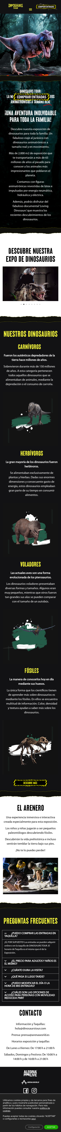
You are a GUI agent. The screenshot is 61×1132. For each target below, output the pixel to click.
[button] (30, 9)
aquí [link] (33, 1118)
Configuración (34, 1127)
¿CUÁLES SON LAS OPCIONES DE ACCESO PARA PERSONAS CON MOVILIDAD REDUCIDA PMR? (29, 995)
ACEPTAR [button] (51, 1127)
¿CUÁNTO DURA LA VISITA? (27, 970)
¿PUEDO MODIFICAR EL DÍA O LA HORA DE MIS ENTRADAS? (27, 985)
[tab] (30, 934)
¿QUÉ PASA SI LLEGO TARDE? (27, 976)
